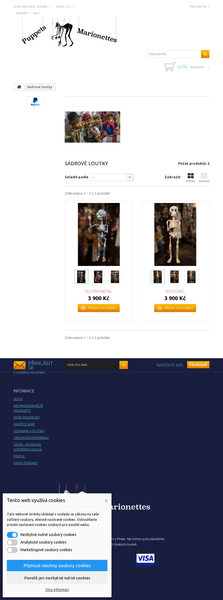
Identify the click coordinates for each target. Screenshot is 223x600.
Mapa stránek (26, 463)
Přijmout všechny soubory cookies (57, 565)
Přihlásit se (198, 6)
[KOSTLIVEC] (175, 234)
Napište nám (24, 424)
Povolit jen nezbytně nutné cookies (57, 578)
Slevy (18, 399)
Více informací (57, 590)
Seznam (204, 181)
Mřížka (190, 181)
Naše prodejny (27, 417)
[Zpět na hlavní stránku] (19, 87)
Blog (36, 13)
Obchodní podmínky (31, 437)
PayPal (19, 456)
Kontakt (22, 13)
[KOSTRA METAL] (99, 234)
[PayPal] (35, 101)
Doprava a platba (29, 431)
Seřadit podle (76, 177)
